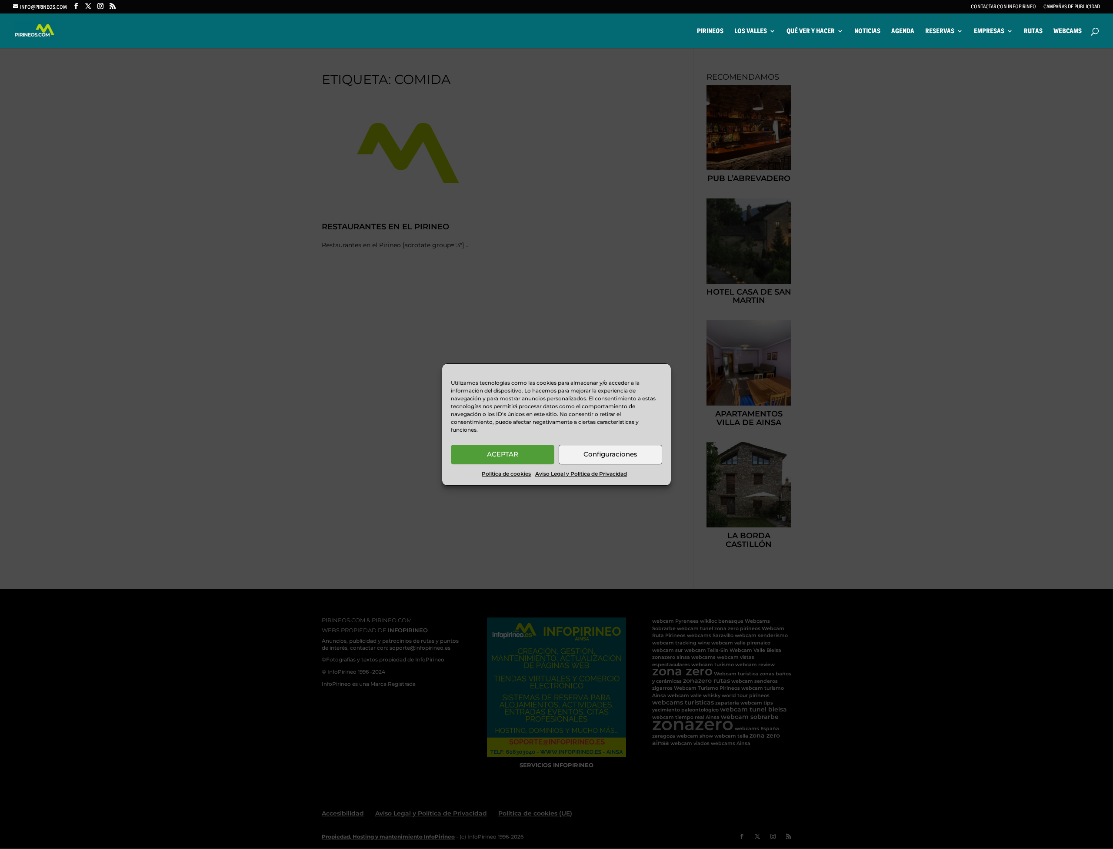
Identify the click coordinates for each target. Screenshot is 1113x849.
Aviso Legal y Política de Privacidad (581, 473)
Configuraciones (610, 454)
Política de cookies (506, 473)
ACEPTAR (502, 454)
